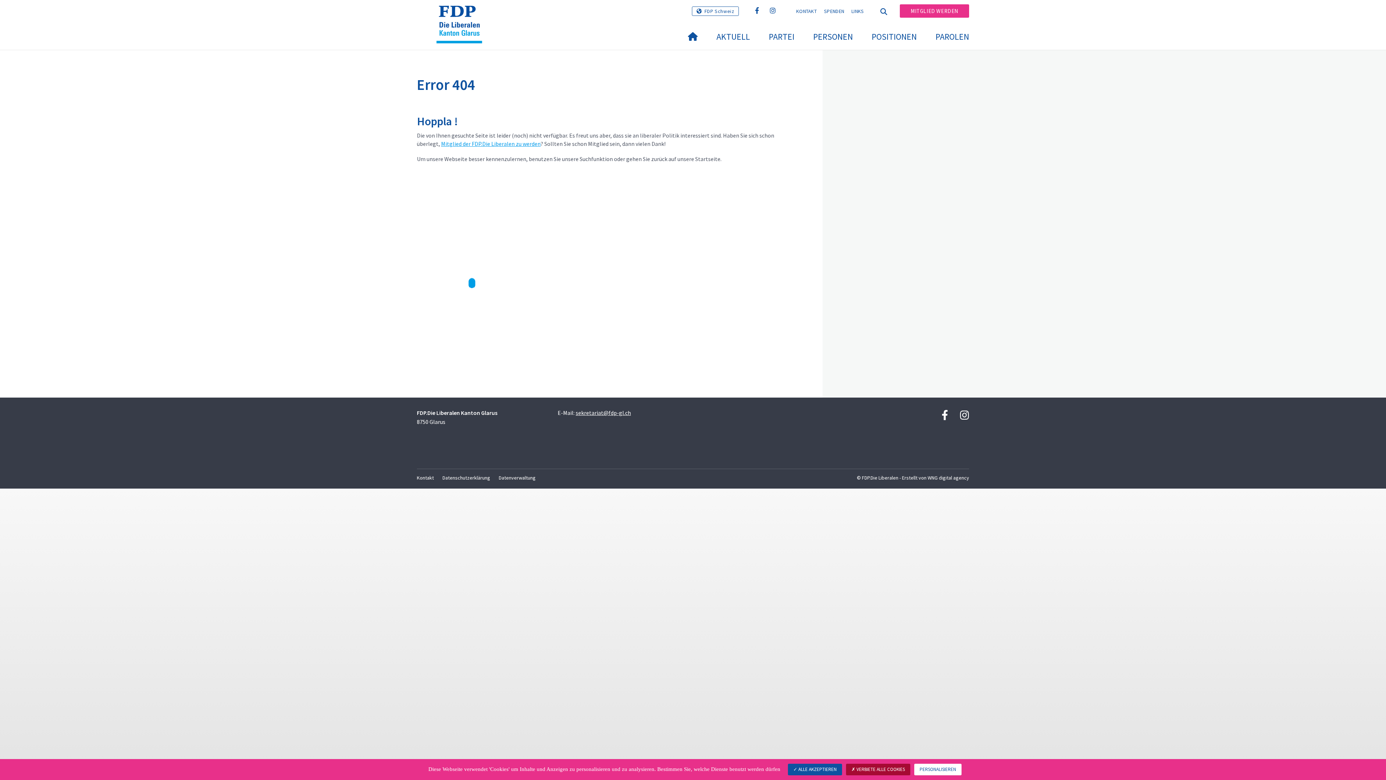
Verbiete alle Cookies (880, 769)
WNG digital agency (948, 477)
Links (857, 11)
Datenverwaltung (517, 477)
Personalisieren (938, 769)
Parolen (952, 36)
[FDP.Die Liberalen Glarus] (462, 15)
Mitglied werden (934, 11)
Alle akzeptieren (817, 769)
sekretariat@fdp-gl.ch (603, 412)
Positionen (894, 36)
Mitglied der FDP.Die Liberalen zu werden (491, 143)
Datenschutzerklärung (466, 477)
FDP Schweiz (720, 11)
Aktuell (733, 36)
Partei (781, 36)
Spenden (834, 11)
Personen (833, 36)
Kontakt (806, 11)
